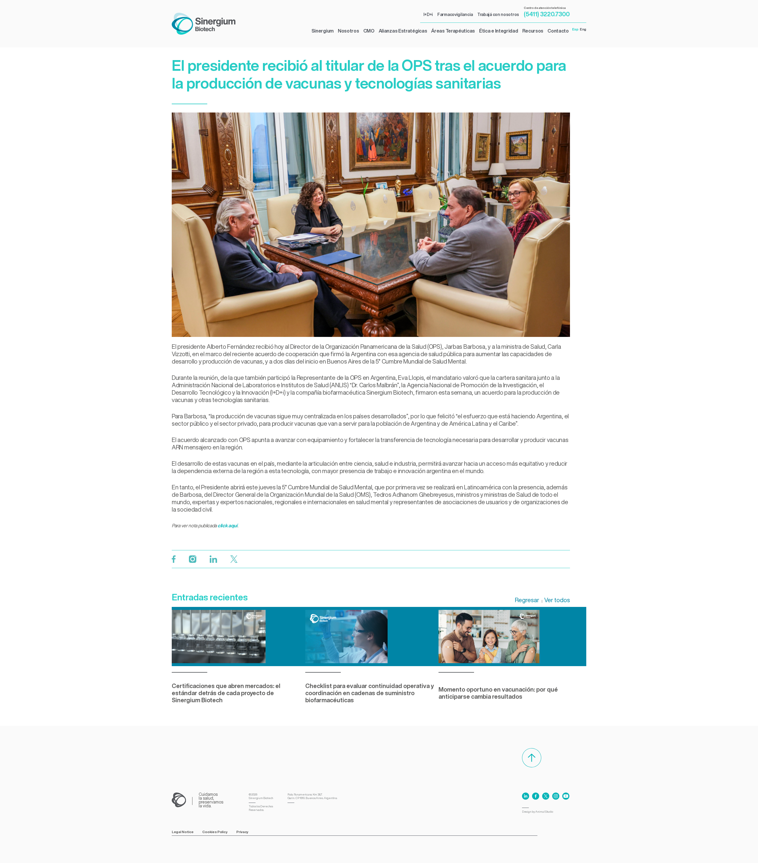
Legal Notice (182, 832)
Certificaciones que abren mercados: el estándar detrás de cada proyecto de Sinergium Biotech (226, 693)
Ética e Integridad (498, 30)
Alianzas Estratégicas (403, 30)
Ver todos (557, 600)
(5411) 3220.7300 (547, 14)
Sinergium (322, 30)
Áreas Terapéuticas (453, 30)
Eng (583, 29)
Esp (575, 29)
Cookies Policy (214, 832)
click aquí (227, 525)
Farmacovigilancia (455, 14)
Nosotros (348, 30)
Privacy (242, 832)
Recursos (533, 30)
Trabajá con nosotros (498, 14)
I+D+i (428, 14)
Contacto (558, 30)
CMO (369, 30)
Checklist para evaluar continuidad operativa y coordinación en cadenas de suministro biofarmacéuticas (369, 693)
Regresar (527, 600)
